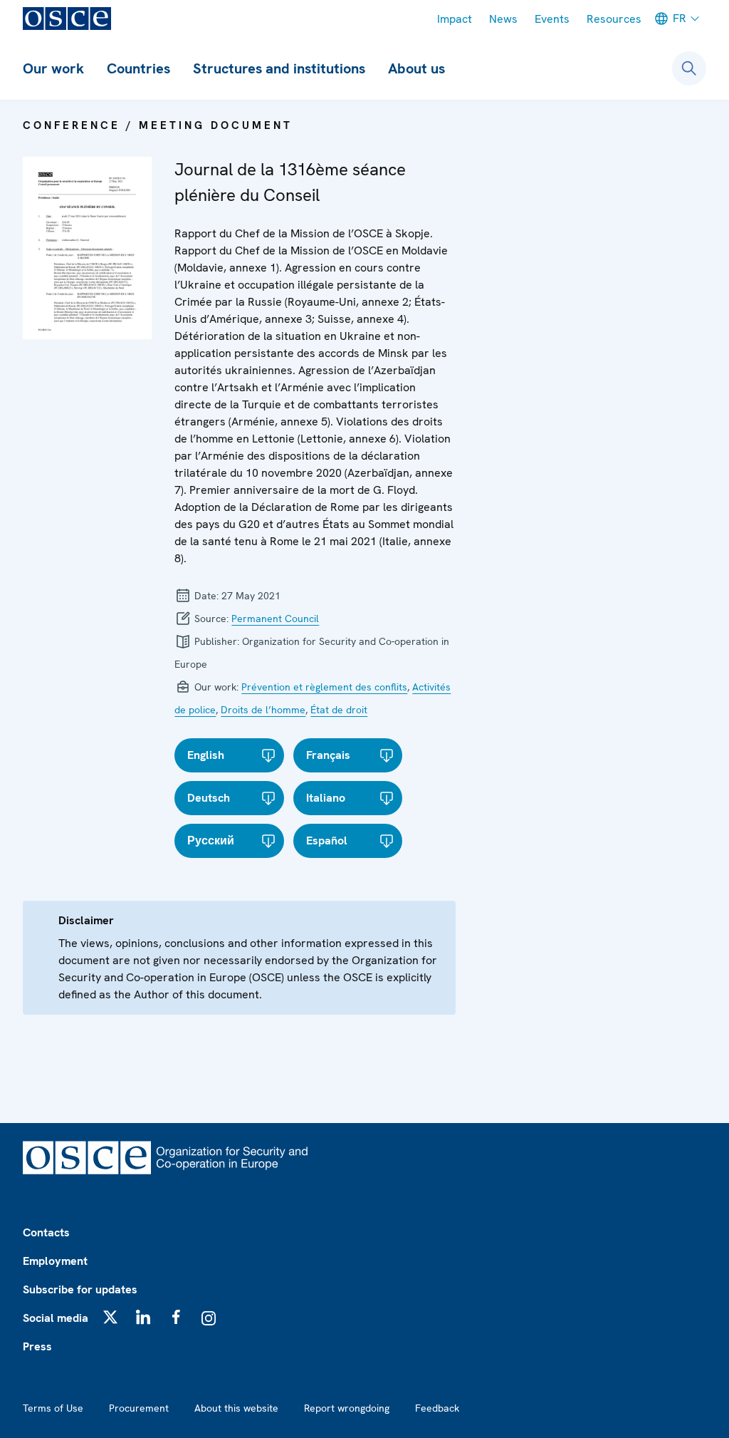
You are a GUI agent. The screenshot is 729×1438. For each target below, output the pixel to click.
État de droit (338, 709)
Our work (53, 68)
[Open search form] (689, 68)
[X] (110, 1317)
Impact (454, 18)
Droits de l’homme (263, 709)
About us (416, 68)
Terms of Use (53, 1408)
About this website (236, 1408)
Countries (138, 68)
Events (552, 18)
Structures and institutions (279, 68)
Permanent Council (275, 618)
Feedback (437, 1408)
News (503, 18)
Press (37, 1346)
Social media (55, 1317)
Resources (614, 18)
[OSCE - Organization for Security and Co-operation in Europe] (67, 18)
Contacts (46, 1232)
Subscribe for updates (80, 1289)
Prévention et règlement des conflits (324, 687)
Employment (55, 1260)
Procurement (139, 1408)
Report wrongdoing (346, 1408)
